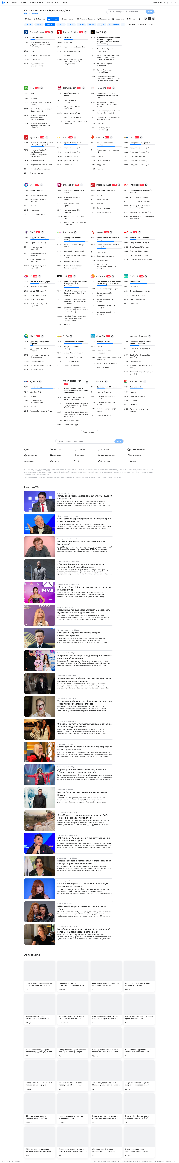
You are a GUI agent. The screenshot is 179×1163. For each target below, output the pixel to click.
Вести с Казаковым (104, 208)
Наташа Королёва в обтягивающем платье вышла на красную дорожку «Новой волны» (84, 862)
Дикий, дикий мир (103, 160)
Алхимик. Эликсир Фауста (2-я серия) (141, 373)
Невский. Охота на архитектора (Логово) (42, 104)
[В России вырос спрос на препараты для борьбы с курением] (39, 1108)
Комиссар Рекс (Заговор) (139, 212)
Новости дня (101, 252)
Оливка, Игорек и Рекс (138, 291)
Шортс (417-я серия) (71, 361)
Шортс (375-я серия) (71, 366)
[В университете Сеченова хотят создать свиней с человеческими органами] (106, 1042)
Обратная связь (170, 1161)
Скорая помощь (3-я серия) (38, 248)
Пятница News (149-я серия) (140, 202)
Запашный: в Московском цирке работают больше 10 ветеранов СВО (84, 497)
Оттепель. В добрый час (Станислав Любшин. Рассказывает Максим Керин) (39, 153)
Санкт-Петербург (55, 477)
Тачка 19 (67, 165)
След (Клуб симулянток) (73, 117)
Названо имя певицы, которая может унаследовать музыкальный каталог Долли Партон (83, 611)
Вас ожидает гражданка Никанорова (39, 356)
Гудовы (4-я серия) (71, 152)
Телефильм (134, 387)
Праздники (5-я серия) (138, 148)
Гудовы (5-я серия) (71, 156)
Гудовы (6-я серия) (71, 161)
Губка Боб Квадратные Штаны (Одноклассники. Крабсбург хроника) (75, 293)
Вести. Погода (102, 199)
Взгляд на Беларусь (137, 396)
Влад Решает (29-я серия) (140, 247)
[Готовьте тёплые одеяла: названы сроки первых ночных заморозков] (139, 1009)
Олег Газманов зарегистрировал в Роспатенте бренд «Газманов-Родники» (84, 520)
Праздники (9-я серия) (138, 165)
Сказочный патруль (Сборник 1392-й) (75, 246)
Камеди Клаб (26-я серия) (73, 353)
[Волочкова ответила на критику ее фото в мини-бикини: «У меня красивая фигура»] (72, 1142)
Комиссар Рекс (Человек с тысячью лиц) (140, 207)
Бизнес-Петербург (71, 425)
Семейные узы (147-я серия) (38, 305)
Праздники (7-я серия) (138, 156)
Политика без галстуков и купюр (139, 410)
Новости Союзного (104, 392)
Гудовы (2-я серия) (71, 143)
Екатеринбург (74, 477)
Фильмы (132, 24)
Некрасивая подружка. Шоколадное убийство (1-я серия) (107, 95)
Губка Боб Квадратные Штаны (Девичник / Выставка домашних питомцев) (76, 301)
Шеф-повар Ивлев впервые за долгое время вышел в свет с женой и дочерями (84, 656)
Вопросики (134, 304)
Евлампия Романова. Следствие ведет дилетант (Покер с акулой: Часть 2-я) (76, 414)
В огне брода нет (37, 214)
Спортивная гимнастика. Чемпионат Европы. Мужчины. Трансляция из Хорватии (108, 78)
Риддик (99, 165)
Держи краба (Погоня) (72, 262)
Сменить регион (31, 13)
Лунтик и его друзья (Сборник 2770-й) (75, 256)
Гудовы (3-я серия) (71, 148)
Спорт (152, 24)
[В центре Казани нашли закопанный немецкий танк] (139, 1142)
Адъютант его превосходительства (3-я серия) (106, 267)
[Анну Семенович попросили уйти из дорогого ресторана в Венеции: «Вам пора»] (106, 976)
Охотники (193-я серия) (139, 255)
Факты (99, 195)
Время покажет (36, 38)
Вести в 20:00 (69, 43)
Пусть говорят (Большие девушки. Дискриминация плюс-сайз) (40, 45)
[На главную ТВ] (6, 2)
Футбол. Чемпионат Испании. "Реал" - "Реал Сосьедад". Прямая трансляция (108, 57)
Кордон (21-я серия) (38, 238)
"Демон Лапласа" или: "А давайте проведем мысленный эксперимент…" (76, 390)
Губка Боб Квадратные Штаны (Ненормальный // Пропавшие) (75, 284)
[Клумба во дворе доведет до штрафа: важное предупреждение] (72, 1108)
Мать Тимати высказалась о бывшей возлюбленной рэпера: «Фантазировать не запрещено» (83, 930)
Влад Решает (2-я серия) (139, 238)
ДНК (32, 93)
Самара (109, 477)
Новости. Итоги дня (71, 420)
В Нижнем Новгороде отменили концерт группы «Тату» (82, 907)
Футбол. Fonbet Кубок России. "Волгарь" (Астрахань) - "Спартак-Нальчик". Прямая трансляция (108, 41)
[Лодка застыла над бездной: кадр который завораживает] (139, 1075)
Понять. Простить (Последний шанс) (75, 217)
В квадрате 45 (135, 361)
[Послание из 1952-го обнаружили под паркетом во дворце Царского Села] (72, 976)
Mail (3, 1161)
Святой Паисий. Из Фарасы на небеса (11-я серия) (42, 144)
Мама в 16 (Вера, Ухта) (38, 287)
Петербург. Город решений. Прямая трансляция (74, 398)
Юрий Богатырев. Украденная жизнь (37, 401)
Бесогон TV (101, 347)
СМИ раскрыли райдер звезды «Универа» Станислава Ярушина (78, 634)
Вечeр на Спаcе (103, 368)
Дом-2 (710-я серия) (38, 295)
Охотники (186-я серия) (139, 251)
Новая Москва (35, 370)
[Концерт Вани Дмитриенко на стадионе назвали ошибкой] (139, 1108)
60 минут (67, 38)
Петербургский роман (38, 55)
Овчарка (67, 55)
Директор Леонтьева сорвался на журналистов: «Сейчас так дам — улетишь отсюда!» (81, 770)
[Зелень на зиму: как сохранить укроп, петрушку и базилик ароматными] (72, 1009)
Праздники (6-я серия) (138, 152)
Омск (104, 477)
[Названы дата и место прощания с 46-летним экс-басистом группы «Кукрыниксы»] (106, 1108)
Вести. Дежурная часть (106, 190)
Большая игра (35, 60)
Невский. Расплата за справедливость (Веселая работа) (40, 126)
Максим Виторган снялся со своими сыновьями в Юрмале (82, 793)
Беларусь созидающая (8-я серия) (106, 410)
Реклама (17, 1161)
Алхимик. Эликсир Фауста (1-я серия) (141, 367)
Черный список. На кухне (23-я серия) (141, 191)
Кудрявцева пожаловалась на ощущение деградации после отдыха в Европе (84, 748)
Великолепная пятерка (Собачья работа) (76, 123)
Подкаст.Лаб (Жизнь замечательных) (38, 65)
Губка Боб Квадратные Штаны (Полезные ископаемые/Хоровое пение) (75, 318)
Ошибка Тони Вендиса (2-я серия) (140, 356)
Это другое (134, 405)
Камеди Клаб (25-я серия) (74, 342)
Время (32, 51)
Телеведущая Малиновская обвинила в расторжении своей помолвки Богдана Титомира (84, 702)
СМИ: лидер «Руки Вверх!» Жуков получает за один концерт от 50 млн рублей (83, 839)
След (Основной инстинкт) (70, 101)
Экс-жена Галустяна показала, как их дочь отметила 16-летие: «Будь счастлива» (84, 725)
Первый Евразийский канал (40, 366)
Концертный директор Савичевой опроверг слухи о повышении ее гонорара (83, 884)
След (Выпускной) (70, 113)
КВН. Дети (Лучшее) (137, 299)
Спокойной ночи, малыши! (40, 169)
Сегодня (33, 98)
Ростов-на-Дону (117, 477)
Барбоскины (135, 282)
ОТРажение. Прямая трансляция (38, 200)
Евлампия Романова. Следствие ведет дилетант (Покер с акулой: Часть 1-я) (76, 406)
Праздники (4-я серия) (139, 143)
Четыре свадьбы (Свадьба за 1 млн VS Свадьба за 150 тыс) (109, 283)
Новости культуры (37, 160)
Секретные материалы (105, 256)
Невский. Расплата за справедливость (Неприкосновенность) (39, 117)
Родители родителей (138, 295)
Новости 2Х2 (68, 324)
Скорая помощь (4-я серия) (38, 254)
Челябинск (99, 477)
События (100, 123)
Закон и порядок (36, 190)
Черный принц (102, 260)
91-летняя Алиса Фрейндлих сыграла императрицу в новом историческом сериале (84, 679)
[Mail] (3, 2)
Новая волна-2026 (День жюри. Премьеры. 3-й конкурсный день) (73, 62)
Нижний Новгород (84, 477)
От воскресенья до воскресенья (104, 352)
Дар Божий (34, 392)
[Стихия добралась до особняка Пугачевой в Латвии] (139, 976)
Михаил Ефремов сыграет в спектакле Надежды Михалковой (82, 542)
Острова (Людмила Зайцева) (41, 165)
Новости (100, 156)
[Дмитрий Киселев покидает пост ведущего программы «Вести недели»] (106, 1009)
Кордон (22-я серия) (38, 243)
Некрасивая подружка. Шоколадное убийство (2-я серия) (107, 104)
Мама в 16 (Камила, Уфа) (40, 282)
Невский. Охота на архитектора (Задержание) (42, 110)
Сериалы (142, 24)
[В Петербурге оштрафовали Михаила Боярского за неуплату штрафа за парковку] (39, 1142)
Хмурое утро (35, 173)
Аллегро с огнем (103, 342)
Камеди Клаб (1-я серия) (73, 357)
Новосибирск (65, 477)
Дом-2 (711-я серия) (37, 299)
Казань (93, 477)
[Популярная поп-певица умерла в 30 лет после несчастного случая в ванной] (39, 976)
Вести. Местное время (72, 51)
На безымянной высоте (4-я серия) (108, 239)
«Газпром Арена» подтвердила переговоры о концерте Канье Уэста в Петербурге (80, 565)
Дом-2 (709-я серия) (38, 291)
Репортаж (100, 204)
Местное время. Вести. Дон (74, 47)
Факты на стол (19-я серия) (107, 387)
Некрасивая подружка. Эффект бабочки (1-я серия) (108, 112)
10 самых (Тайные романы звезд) (103, 129)
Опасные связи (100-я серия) (141, 260)
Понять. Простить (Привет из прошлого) (75, 224)
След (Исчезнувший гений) (71, 94)
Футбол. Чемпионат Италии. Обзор (104, 71)
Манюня (133, 287)
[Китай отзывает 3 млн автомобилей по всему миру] (39, 1009)
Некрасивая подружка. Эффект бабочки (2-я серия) (108, 118)
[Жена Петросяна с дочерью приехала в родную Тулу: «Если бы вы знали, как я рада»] (39, 1042)
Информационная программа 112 (108, 151)
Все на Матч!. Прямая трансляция (105, 50)
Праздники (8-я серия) (138, 161)
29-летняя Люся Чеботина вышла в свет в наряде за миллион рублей (84, 588)
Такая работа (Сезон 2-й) (39, 411)
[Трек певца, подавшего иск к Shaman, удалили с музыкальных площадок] (106, 1075)
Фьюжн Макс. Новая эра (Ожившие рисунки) (73, 267)
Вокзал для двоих (37, 361)
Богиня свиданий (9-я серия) (108, 289)
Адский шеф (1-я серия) (139, 197)
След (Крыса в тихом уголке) (72, 108)
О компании (9, 1161)
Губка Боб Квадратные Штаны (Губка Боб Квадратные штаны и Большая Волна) (76, 310)
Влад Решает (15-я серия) (139, 243)
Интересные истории (38, 195)
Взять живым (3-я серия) (106, 363)
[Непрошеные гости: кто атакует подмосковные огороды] (39, 1075)
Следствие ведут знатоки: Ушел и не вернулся (140, 343)
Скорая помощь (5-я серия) (38, 261)
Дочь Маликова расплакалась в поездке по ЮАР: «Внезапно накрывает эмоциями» (82, 816)
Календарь (34, 210)
